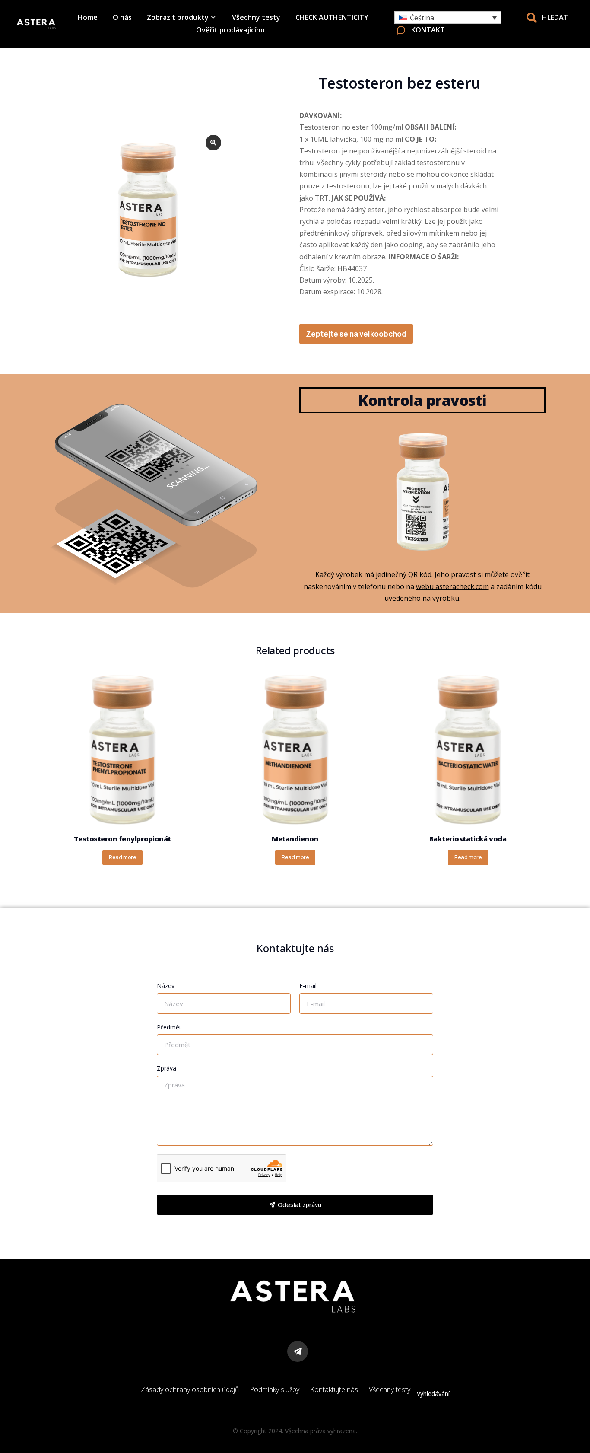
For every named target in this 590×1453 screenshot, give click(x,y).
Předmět (169, 1027)
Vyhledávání (433, 1393)
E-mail (308, 985)
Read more (122, 857)
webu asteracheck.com (452, 586)
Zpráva (166, 1068)
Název (165, 985)
